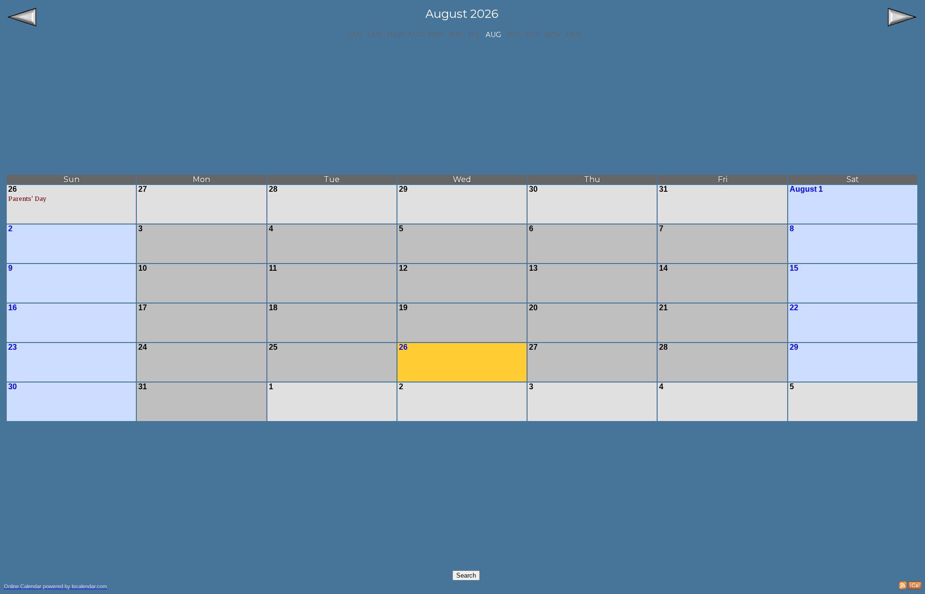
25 (273, 347)
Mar (394, 34)
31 (663, 189)
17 (142, 308)
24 (142, 347)
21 (663, 308)
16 (12, 308)
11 (273, 268)
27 (142, 189)
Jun (456, 34)
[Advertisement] (462, 106)
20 (533, 308)
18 (273, 308)
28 (273, 189)
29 (403, 189)
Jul (474, 34)
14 (663, 268)
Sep (513, 34)
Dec (573, 34)
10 (142, 268)
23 (12, 347)
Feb (374, 34)
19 (403, 308)
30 (533, 189)
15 (794, 268)
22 (794, 308)
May (436, 34)
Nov (552, 34)
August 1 (806, 189)
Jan (355, 34)
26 (12, 189)
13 (533, 268)
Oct (532, 34)
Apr (415, 34)
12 (403, 268)
